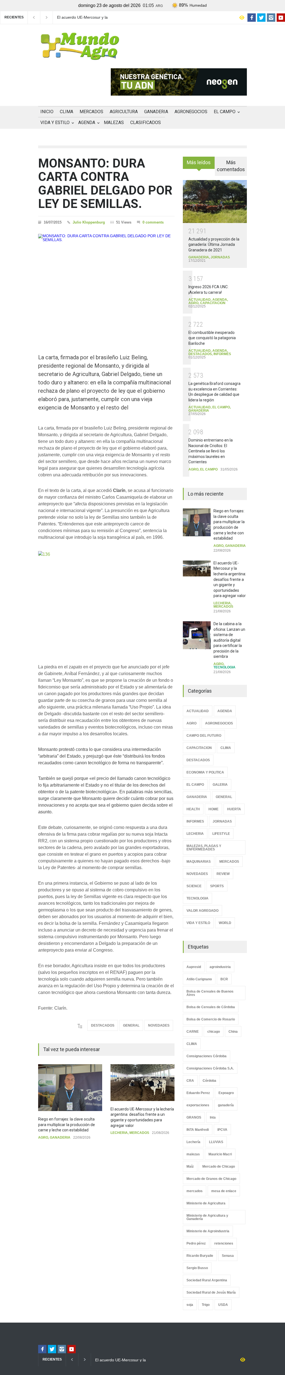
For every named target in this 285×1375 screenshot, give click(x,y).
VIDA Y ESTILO (55, 122)
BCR (224, 979)
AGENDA (86, 122)
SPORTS (217, 886)
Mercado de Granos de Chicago (211, 1179)
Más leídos (199, 162)
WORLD (225, 923)
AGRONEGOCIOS (191, 111)
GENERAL (131, 1025)
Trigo (206, 1305)
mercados (194, 1191)
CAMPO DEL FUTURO (203, 736)
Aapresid (193, 967)
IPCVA (222, 1130)
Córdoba (209, 1081)
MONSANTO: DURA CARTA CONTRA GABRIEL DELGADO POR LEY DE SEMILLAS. (105, 183)
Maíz (190, 1166)
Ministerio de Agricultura (205, 1203)
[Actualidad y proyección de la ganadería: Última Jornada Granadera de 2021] (215, 201)
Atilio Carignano (199, 979)
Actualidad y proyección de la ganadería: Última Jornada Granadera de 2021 (213, 244)
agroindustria (220, 967)
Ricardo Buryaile (199, 1256)
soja (189, 1305)
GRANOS (193, 1117)
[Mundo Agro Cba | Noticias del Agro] (80, 55)
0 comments (153, 222)
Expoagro (226, 1093)
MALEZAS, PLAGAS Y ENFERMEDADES (203, 847)
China (233, 1032)
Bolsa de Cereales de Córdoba (210, 1007)
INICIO (46, 111)
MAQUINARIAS (198, 862)
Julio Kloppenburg (89, 222)
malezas (193, 1154)
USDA (223, 1305)
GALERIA (220, 785)
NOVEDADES (158, 1025)
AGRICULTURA (124, 111)
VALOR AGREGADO (202, 911)
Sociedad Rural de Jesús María (211, 1292)
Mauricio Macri (220, 1154)
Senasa (228, 1256)
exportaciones (197, 1105)
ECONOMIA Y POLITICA (205, 772)
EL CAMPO (224, 111)
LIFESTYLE (221, 834)
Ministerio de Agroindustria (207, 1231)
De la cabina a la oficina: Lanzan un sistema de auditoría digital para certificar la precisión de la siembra (229, 640)
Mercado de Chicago (218, 1166)
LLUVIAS (216, 1142)
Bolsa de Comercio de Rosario (210, 1019)
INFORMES (222, 354)
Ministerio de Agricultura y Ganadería (207, 1217)
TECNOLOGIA (224, 667)
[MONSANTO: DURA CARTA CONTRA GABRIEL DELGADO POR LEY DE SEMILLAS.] (106, 285)
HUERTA (234, 809)
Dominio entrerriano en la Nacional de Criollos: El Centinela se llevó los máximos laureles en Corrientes (210, 451)
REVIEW (223, 874)
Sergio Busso (197, 1268)
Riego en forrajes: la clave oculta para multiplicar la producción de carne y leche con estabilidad (66, 1124)
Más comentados (231, 165)
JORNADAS (220, 257)
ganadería (226, 1105)
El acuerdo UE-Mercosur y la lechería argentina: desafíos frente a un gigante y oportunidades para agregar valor (89, 17)
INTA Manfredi (197, 1130)
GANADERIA (156, 111)
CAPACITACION (212, 303)
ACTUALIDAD (199, 300)
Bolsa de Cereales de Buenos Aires (210, 993)
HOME (213, 809)
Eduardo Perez (198, 1093)
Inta (213, 1117)
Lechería (193, 1142)
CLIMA (66, 111)
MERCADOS (91, 111)
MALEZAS (114, 122)
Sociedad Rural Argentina (206, 1280)
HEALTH (193, 809)
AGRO (43, 1137)
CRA (190, 1081)
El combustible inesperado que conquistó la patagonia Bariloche (212, 338)
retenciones (223, 1243)
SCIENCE (194, 886)
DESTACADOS (102, 1025)
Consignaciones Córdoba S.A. (210, 1068)
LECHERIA (119, 1133)
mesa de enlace (223, 1191)
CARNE (192, 1032)
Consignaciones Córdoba (206, 1056)
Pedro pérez (196, 1243)
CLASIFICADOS (145, 122)
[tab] (199, 165)
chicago (213, 1032)
